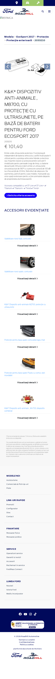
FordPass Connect (14, 569)
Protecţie (43, 36)
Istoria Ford (11, 589)
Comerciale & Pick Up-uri (17, 484)
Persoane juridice (13, 537)
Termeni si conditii (27, 640)
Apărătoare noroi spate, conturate (18, 272)
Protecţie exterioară (19, 40)
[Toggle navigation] (49, 11)
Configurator (12, 508)
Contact (10, 516)
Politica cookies (27, 644)
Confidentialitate (26, 642)
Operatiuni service (14, 553)
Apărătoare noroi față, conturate (17, 239)
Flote (8, 488)
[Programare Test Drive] (27, 3)
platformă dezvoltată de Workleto (27, 649)
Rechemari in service (15, 565)
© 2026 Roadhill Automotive (26, 636)
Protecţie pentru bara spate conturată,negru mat (24, 340)
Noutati (9, 585)
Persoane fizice (13, 533)
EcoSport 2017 (25, 36)
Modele (9, 36)
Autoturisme (11, 480)
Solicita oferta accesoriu (21, 195)
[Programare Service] (38, 3)
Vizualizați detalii (27, 245)
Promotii (10, 504)
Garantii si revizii (13, 557)
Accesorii (10, 561)
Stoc (8, 512)
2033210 (39, 40)
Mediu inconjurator (14, 593)
